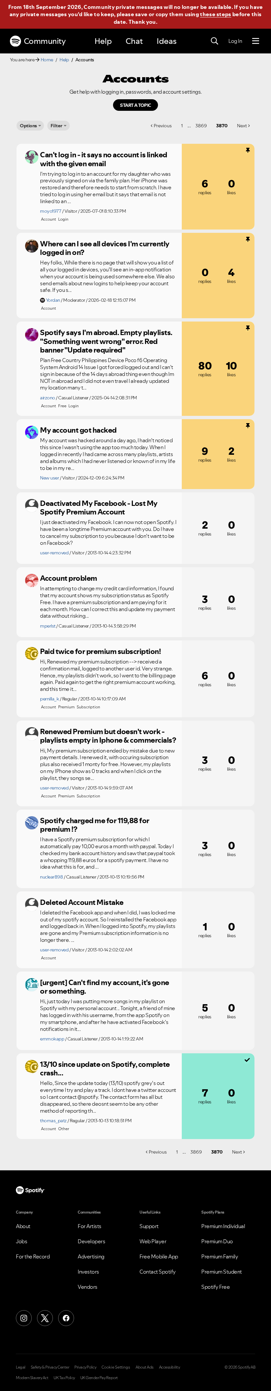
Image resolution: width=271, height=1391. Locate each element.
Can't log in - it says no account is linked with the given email (103, 159)
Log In (235, 41)
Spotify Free (215, 1286)
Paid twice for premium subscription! (100, 651)
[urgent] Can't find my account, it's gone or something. (104, 987)
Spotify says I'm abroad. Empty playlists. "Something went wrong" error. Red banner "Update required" (106, 341)
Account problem (68, 578)
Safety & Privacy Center (50, 1367)
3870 (222, 125)
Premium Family (219, 1256)
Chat (134, 41)
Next (242, 125)
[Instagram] (24, 1318)
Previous (163, 125)
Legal (20, 1367)
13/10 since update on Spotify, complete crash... (105, 1068)
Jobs (21, 1241)
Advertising (91, 1256)
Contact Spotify (157, 1271)
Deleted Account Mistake (82, 902)
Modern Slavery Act (32, 1377)
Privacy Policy (85, 1367)
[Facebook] (66, 1318)
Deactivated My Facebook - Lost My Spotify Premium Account (99, 507)
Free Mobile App (158, 1256)
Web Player (152, 1241)
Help (103, 41)
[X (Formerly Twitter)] (45, 1318)
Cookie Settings (115, 1367)
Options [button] (28, 125)
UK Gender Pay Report (99, 1377)
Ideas (166, 41)
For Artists (89, 1226)
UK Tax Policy (64, 1377)
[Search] (214, 41)
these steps (215, 14)
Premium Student (221, 1271)
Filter (56, 125)
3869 (201, 125)
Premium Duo (217, 1241)
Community (45, 41)
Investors (88, 1271)
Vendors (87, 1286)
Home (47, 59)
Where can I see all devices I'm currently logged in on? (105, 248)
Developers (91, 1241)
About (23, 1226)
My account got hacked (78, 430)
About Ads (145, 1367)
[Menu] (255, 41)
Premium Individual (223, 1226)
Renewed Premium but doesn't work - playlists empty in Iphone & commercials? (108, 736)
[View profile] (31, 157)
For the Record (33, 1256)
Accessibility (169, 1367)
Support (149, 1226)
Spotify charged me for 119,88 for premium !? (94, 825)
